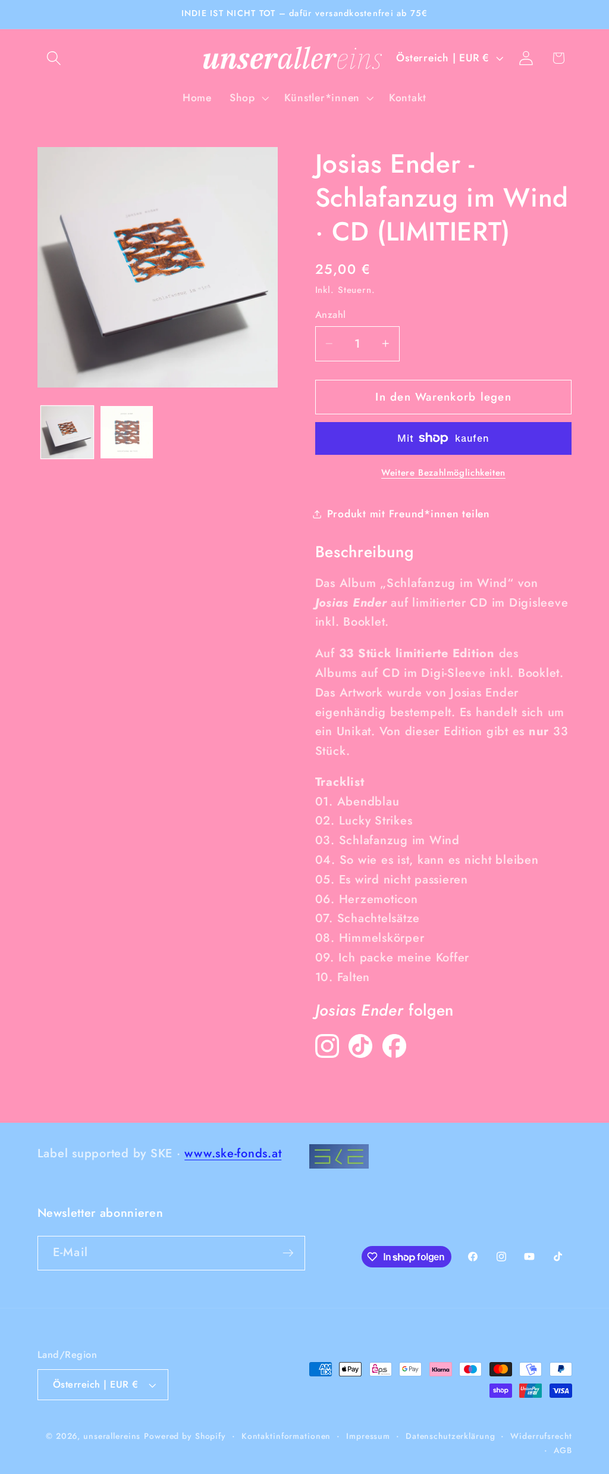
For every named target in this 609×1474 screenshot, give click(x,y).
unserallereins (111, 1436)
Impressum (368, 1436)
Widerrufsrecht (541, 1436)
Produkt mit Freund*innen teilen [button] (408, 513)
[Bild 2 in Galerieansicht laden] (127, 432)
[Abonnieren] (288, 1253)
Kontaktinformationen (286, 1436)
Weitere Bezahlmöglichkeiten (443, 473)
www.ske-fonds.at (232, 1153)
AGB (563, 1450)
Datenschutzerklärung (450, 1436)
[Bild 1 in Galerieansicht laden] (67, 432)
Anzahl (330, 314)
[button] (53, 58)
